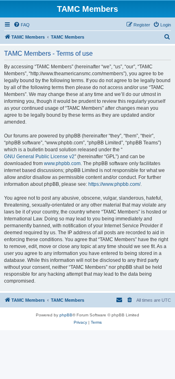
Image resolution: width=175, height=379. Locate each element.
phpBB (65, 315)
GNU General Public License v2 (39, 156)
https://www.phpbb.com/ (114, 184)
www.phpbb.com (62, 163)
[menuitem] (21, 25)
